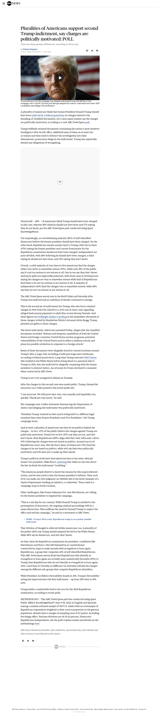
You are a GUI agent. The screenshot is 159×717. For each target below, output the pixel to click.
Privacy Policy (31, 709)
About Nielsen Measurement (103, 709)
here (37, 623)
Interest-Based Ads (86, 709)
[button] (87, 51)
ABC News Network (18, 709)
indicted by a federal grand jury (48, 115)
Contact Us (142, 709)
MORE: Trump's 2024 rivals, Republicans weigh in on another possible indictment (58, 520)
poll (87, 122)
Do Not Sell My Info (130, 709)
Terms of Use (118, 709)
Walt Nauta (90, 357)
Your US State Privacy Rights (47, 709)
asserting (62, 461)
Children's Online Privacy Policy (68, 709)
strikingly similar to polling (52, 316)
